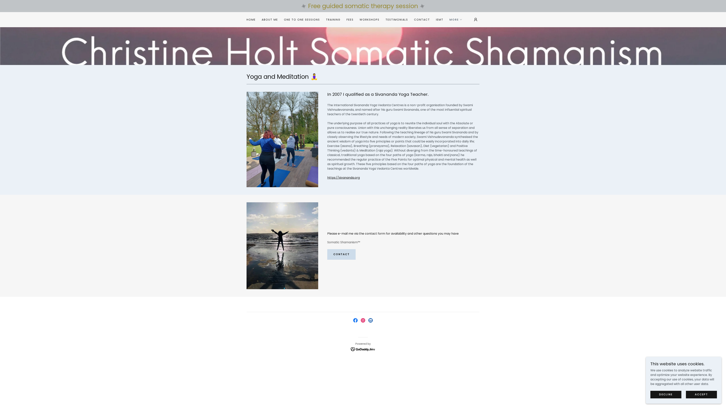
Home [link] (251, 20)
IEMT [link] (439, 20)
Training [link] (333, 20)
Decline (665, 394)
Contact (341, 254)
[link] (355, 320)
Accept (701, 394)
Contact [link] (422, 20)
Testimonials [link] (396, 20)
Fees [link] (350, 20)
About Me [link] (270, 20)
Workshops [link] (369, 20)
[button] (455, 19)
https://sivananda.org (343, 177)
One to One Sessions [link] (302, 20)
